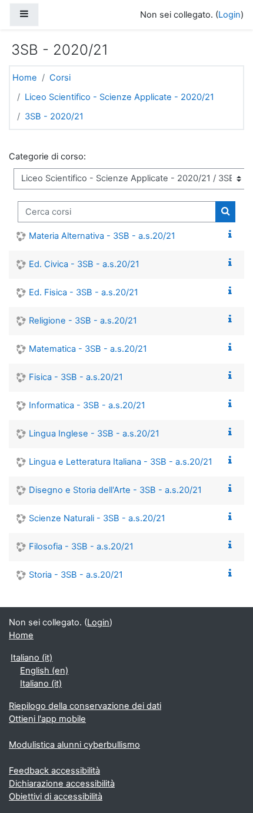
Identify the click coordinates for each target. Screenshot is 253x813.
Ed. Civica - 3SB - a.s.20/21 (84, 264)
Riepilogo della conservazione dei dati (85, 706)
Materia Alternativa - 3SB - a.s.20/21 (102, 236)
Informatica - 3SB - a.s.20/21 (87, 405)
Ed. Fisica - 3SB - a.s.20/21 (83, 292)
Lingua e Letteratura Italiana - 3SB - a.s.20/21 (120, 462)
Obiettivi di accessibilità (55, 796)
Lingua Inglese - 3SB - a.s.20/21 (94, 433)
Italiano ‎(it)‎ (31, 657)
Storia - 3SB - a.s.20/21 (76, 574)
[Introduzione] (232, 234)
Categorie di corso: (47, 156)
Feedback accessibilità (54, 770)
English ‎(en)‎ (44, 670)
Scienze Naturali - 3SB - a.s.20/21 (97, 518)
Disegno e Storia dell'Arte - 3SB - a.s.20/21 (115, 490)
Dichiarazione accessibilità (62, 783)
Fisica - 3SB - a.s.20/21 (76, 377)
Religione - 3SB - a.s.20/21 (83, 320)
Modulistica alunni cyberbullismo (74, 744)
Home (24, 77)
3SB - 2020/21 (54, 116)
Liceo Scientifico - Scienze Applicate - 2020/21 (119, 97)
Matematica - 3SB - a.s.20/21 (88, 349)
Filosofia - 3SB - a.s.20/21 (81, 546)
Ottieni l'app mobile (47, 719)
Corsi (60, 77)
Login (229, 14)
